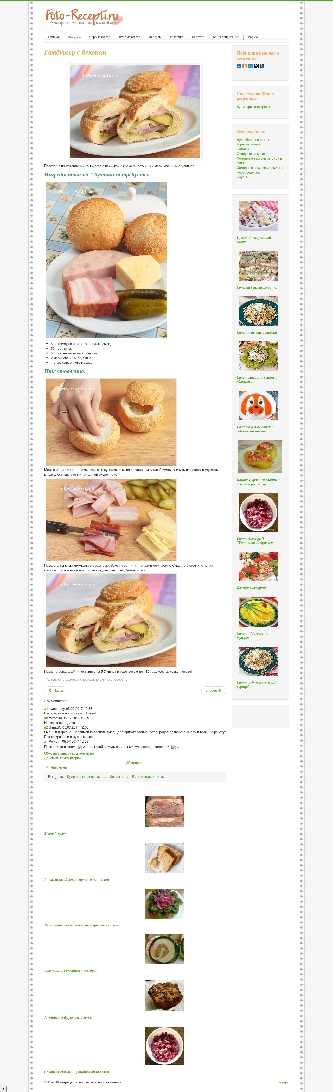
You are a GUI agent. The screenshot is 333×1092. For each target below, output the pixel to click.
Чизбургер (59, 767)
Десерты (155, 36)
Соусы (242, 177)
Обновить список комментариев (69, 753)
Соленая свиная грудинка (257, 287)
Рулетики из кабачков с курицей (70, 971)
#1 (46, 741)
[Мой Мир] (250, 66)
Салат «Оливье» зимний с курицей (258, 684)
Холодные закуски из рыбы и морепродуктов (260, 170)
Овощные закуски (251, 153)
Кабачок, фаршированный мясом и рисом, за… (258, 482)
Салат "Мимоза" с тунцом (252, 635)
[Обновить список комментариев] (69, 701)
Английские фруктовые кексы (68, 1017)
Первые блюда (99, 36)
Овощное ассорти (251, 587)
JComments (135, 762)
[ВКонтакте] (239, 66)
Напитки (198, 36)
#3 (46, 717)
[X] (256, 66)
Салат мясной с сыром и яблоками (257, 379)
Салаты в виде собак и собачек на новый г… (255, 429)
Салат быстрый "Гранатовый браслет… (257, 540)
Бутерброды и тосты (253, 139)
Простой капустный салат (254, 239)
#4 (46, 708)
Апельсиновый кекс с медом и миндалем (76, 879)
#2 (46, 727)
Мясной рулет (55, 833)
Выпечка (176, 36)
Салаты (243, 149)
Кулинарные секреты (253, 106)
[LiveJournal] (262, 66)
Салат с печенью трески (257, 332)
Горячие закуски (249, 144)
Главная (54, 36)
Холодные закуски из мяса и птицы (259, 160)
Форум (252, 36)
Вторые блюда (129, 36)
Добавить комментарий (62, 757)
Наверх (283, 1082)
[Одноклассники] (244, 66)
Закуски (74, 37)
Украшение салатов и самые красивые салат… (83, 925)
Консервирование (226, 36)
